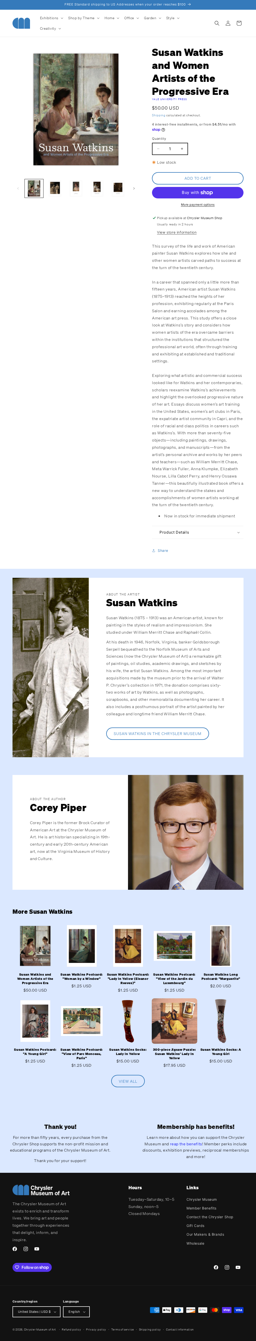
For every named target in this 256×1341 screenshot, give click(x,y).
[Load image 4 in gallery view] (97, 188)
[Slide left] (18, 188)
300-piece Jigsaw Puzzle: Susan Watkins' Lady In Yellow (174, 1054)
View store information (176, 232)
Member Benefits (201, 1208)
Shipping (159, 115)
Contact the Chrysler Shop (210, 1217)
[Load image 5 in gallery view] (118, 188)
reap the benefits (186, 1144)
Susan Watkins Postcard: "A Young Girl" (35, 1052)
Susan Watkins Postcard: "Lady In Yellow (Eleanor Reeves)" (128, 979)
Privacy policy (96, 1329)
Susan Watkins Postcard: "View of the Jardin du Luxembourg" (174, 979)
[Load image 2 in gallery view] (55, 188)
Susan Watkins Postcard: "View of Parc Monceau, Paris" (81, 1054)
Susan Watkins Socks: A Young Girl (220, 1052)
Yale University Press (169, 99)
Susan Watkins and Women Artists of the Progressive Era (35, 979)
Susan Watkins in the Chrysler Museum (158, 733)
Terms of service (122, 1329)
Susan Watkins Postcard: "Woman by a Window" (81, 977)
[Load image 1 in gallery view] (34, 188)
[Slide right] (134, 188)
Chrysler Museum (201, 1199)
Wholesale (195, 1243)
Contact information (180, 1329)
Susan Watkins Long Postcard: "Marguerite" (221, 977)
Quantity (159, 139)
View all (128, 1081)
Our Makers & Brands (205, 1234)
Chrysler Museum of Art (40, 1329)
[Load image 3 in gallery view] (76, 188)
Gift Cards (195, 1225)
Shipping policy (150, 1329)
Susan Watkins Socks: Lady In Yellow (127, 1052)
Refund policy (71, 1329)
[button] (51, 18)
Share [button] (163, 550)
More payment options (198, 204)
